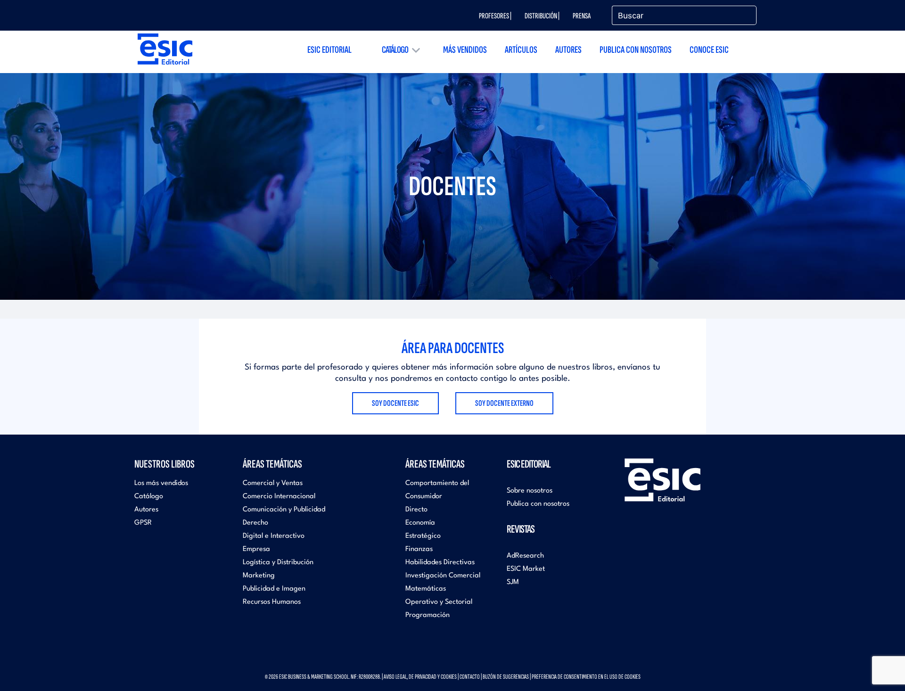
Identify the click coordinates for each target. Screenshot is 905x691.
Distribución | (542, 16)
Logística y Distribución (278, 562)
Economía (420, 522)
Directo (416, 509)
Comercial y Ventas (273, 483)
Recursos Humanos (272, 602)
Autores (568, 50)
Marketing (259, 575)
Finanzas (419, 549)
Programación (427, 615)
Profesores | (495, 16)
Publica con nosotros (636, 50)
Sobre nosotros (529, 490)
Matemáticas (425, 588)
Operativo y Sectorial (438, 602)
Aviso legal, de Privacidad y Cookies (420, 677)
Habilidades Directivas (440, 562)
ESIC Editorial (329, 50)
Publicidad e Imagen (274, 588)
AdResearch (525, 555)
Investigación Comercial (442, 575)
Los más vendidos (161, 483)
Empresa (256, 549)
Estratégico (423, 536)
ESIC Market (526, 569)
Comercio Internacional (279, 496)
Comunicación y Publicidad (284, 509)
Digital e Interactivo (273, 536)
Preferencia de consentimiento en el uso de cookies (586, 677)
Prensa (582, 16)
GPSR (143, 522)
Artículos (521, 50)
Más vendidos (465, 50)
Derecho (255, 522)
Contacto (470, 677)
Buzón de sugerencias (506, 677)
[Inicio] (165, 48)
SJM (513, 582)
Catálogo (395, 50)
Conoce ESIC (709, 50)
